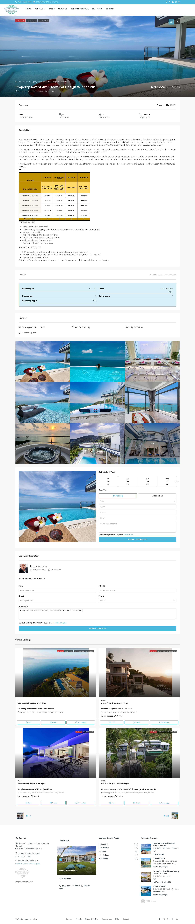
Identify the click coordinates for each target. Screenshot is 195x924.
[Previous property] (20, 815)
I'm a (101, 596)
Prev (28, 816)
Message (23, 606)
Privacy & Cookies (91, 919)
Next (166, 816)
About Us (62, 9)
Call (29, 722)
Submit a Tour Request (137, 539)
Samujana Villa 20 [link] (159, 886)
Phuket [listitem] (103, 851)
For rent (69, 919)
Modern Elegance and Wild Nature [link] (116, 709)
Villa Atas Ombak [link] (159, 858)
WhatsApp (56, 569)
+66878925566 (40, 569)
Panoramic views (79, 651)
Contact (110, 9)
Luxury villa (69, 651)
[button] (97, 56)
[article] (76, 869)
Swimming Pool (29, 333)
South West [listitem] (104, 859)
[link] (55, 672)
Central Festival (80, 9)
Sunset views (89, 651)
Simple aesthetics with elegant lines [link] (35, 789)
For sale (79, 919)
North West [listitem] (104, 848)
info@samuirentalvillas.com (28, 860)
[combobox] (137, 501)
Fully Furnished (136, 327)
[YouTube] (177, 919)
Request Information (97, 628)
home (28, 9)
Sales (52, 9)
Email (21, 596)
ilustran (34, 919)
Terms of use (107, 919)
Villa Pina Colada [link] (66, 878)
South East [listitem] (104, 855)
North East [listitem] (104, 844)
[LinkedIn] (168, 919)
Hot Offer (60, 651)
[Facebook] (160, 919)
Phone (102, 586)
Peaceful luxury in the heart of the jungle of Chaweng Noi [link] (128, 789)
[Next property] (175, 815)
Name (22, 586)
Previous (60, 859)
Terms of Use (128, 535)
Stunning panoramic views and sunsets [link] (36, 709)
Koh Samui (97, 9)
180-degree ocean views (33, 327)
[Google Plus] (173, 919)
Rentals (39, 9)
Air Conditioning (82, 327)
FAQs (117, 919)
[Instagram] (164, 919)
